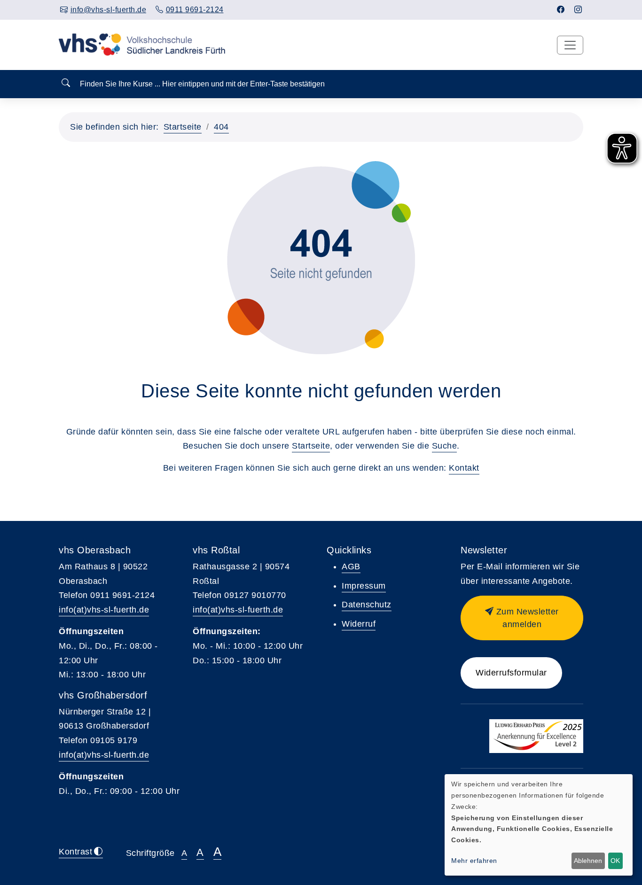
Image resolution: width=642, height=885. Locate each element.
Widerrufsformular (511, 672)
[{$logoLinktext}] (143, 44)
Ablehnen (588, 860)
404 (221, 127)
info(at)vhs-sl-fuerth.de (104, 609)
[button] (522, 618)
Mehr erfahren (474, 860)
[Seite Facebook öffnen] (561, 10)
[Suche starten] (66, 83)
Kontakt (464, 468)
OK (615, 860)
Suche (444, 445)
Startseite (183, 127)
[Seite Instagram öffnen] (578, 10)
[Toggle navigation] (570, 45)
